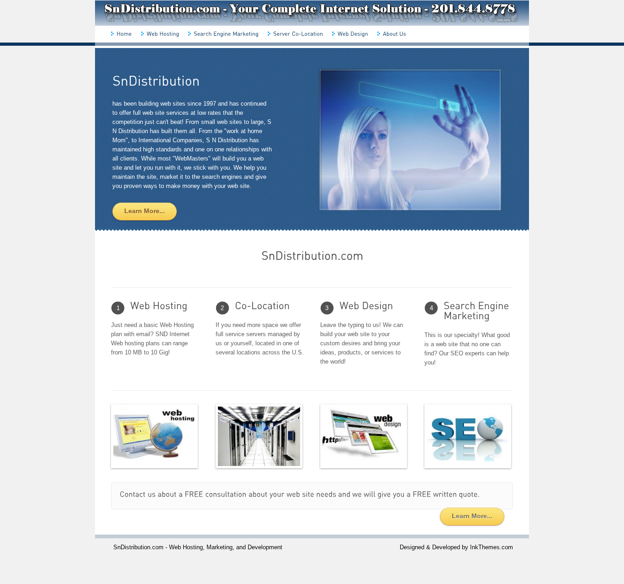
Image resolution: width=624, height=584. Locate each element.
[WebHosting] (162, 33)
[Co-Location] (260, 306)
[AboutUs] (394, 33)
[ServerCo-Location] (298, 33)
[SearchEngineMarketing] (225, 33)
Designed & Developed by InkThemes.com (456, 547)
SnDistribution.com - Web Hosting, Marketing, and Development (197, 547)
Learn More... (472, 516)
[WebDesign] (352, 33)
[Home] (124, 33)
